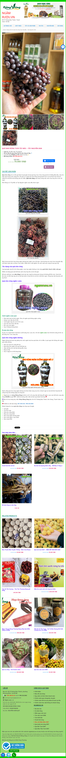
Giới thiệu (18, 25)
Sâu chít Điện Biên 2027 (42, 722)
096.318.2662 (29, 403)
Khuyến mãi (50, 25)
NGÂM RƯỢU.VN (8, 15)
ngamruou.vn (33, 731)
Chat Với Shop (50, 160)
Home (4, 29)
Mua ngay (50, 167)
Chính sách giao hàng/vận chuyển (45, 698)
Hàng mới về (10, 29)
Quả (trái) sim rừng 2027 (42, 724)
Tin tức (41, 25)
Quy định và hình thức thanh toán (45, 696)
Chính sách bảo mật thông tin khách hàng (47, 702)
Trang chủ (8, 25)
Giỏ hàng (60, 25)
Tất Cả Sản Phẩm (30, 25)
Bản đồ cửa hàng (40, 693)
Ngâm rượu (8, 700)
